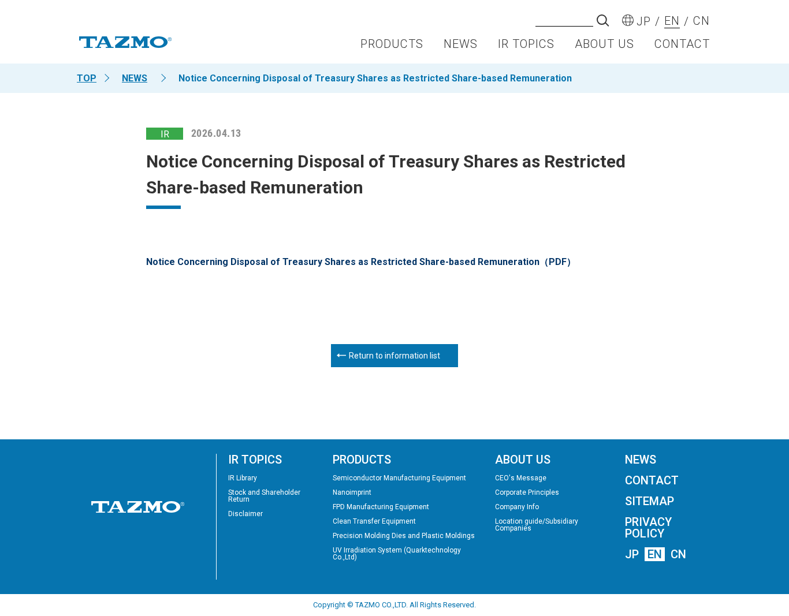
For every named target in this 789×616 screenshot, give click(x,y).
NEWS (461, 44)
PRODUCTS (391, 44)
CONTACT (682, 44)
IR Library (242, 478)
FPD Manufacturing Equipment (381, 507)
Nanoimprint (352, 492)
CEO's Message (520, 478)
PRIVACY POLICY (648, 527)
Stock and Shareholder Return (264, 495)
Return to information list (394, 355)
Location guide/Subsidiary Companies (536, 524)
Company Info (517, 507)
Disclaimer (245, 514)
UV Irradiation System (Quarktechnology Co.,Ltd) (397, 553)
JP (632, 554)
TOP (86, 78)
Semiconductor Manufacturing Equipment (399, 478)
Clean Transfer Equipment (374, 521)
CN (678, 554)
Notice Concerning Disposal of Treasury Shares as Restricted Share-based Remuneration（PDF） (361, 261)
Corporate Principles (527, 492)
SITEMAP (649, 501)
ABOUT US (604, 44)
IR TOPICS (526, 44)
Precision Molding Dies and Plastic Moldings (404, 536)
